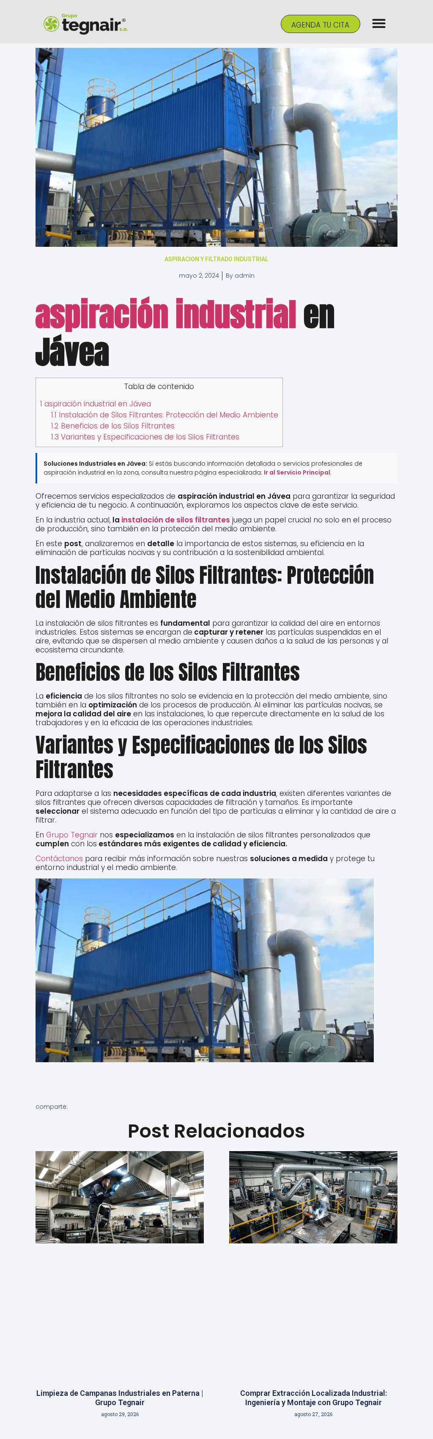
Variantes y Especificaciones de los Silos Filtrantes (145, 437)
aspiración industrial (166, 314)
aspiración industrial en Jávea (95, 404)
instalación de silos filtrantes (175, 520)
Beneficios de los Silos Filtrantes (113, 426)
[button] (379, 23)
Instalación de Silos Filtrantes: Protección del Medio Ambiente (164, 415)
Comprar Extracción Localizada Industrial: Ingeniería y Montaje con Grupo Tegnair (313, 1398)
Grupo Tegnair (71, 835)
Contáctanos (59, 858)
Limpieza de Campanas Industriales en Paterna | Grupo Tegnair (119, 1398)
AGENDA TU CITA (320, 25)
